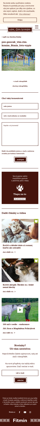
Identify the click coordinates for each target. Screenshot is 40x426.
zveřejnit (20, 159)
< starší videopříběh (20, 81)
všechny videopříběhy (20, 86)
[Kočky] (36, 221)
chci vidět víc (8, 333)
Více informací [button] (24, 14)
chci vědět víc (8, 252)
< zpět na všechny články (11, 37)
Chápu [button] (20, 20)
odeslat (20, 380)
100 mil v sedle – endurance (16, 324)
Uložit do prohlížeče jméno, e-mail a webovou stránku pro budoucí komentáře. (18, 152)
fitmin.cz (12, 412)
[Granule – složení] (20, 188)
